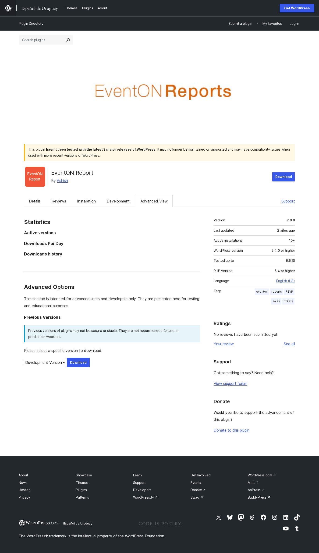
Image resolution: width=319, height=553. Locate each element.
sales (276, 301)
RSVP (289, 291)
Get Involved (201, 475)
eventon (262, 291)
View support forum (230, 383)
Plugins (81, 490)
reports (276, 291)
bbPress (256, 490)
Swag (197, 497)
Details (35, 201)
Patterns (82, 497)
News (23, 483)
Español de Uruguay (77, 523)
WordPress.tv (145, 497)
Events (196, 483)
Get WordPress (297, 8)
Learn (137, 475)
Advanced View (154, 201)
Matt (253, 483)
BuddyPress (259, 497)
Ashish (62, 180)
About (23, 475)
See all (289, 343)
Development (118, 201)
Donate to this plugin (231, 430)
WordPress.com (262, 475)
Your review (224, 343)
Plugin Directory (31, 23)
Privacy (24, 497)
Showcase (84, 475)
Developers (142, 490)
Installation (86, 201)
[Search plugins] (68, 40)
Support (288, 201)
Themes (82, 483)
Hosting (25, 490)
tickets (288, 301)
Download (283, 177)
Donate (198, 490)
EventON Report (72, 172)
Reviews (59, 201)
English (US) (285, 281)
